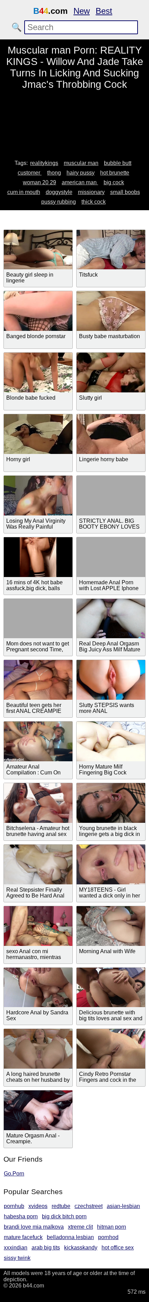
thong (54, 173)
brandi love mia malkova (34, 1227)
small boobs (125, 192)
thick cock (93, 202)
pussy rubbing (58, 202)
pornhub (14, 1206)
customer (30, 173)
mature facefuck (23, 1237)
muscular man (81, 163)
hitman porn (111, 1227)
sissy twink (17, 1258)
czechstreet (88, 1206)
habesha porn (21, 1216)
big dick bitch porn (64, 1216)
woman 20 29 (39, 182)
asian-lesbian (123, 1206)
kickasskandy (80, 1247)
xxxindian (15, 1247)
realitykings (44, 163)
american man (80, 182)
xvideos (37, 1206)
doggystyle (59, 192)
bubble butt (117, 163)
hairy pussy (81, 173)
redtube (61, 1206)
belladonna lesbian (70, 1237)
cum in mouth (23, 192)
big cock (114, 182)
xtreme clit (80, 1227)
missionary (91, 192)
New (81, 11)
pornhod (108, 1237)
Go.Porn (14, 1174)
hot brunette (114, 173)
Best (104, 11)
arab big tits (46, 1247)
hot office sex (118, 1247)
